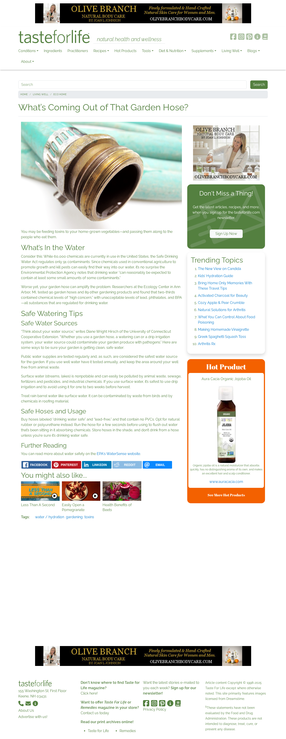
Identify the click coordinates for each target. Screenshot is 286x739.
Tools (146, 51)
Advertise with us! (32, 717)
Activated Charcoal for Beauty (223, 295)
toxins (89, 517)
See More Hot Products (226, 495)
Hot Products (125, 51)
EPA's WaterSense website (118, 454)
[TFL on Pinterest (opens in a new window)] (249, 36)
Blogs (252, 51)
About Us (26, 710)
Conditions (27, 51)
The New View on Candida (219, 269)
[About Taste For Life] (257, 37)
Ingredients (53, 51)
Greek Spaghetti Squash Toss (222, 337)
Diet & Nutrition (171, 51)
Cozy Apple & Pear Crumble (221, 303)
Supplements (202, 51)
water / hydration (49, 517)
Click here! (89, 693)
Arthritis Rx (206, 344)
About (26, 61)
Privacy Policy (154, 709)
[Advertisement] (226, 574)
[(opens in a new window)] (226, 424)
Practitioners (77, 51)
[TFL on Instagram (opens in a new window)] (241, 36)
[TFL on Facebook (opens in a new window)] (233, 36)
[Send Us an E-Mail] (28, 703)
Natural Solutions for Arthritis (222, 310)
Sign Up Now (226, 234)
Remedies (128, 731)
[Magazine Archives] (265, 37)
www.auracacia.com (226, 482)
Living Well (230, 51)
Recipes (99, 51)
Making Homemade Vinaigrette (223, 329)
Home (24, 94)
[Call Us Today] (21, 703)
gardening (74, 517)
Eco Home (60, 94)
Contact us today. (95, 713)
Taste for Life (98, 731)
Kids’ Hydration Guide (215, 276)
